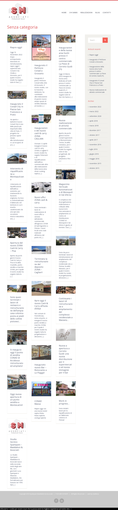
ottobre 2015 (94, 168)
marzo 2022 (93, 111)
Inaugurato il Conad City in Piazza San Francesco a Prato (16, 109)
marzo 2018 (93, 126)
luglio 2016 (93, 149)
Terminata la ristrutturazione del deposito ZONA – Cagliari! (41, 265)
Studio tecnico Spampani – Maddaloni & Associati (16, 444)
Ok (71, 509)
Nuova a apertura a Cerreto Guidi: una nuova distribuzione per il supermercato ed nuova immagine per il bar (65, 359)
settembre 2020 (95, 116)
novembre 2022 (95, 107)
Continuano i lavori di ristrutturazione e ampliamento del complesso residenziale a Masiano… (66, 309)
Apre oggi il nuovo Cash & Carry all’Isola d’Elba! (41, 304)
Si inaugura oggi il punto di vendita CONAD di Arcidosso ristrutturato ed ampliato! (16, 357)
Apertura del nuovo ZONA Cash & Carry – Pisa (16, 246)
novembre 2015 (95, 163)
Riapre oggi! (16, 47)
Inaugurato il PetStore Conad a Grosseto (40, 69)
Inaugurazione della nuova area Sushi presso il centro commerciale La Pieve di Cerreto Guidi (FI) (97, 71)
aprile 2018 (93, 121)
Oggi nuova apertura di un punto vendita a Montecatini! (16, 399)
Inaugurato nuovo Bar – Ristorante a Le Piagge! (40, 368)
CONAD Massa (38, 402)
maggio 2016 (94, 159)
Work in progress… (64, 402)
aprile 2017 (93, 140)
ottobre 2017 (94, 135)
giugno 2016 (94, 154)
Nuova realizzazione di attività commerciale (65, 124)
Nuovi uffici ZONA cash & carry (40, 200)
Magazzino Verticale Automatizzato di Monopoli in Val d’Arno (66, 189)
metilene (96, 494)
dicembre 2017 (94, 130)
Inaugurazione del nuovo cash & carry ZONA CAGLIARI (40, 133)
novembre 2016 (95, 144)
